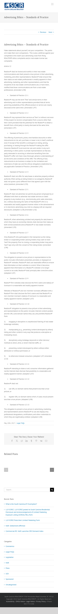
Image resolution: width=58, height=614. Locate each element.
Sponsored (9, 579)
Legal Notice (30, 601)
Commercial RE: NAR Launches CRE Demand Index (24, 531)
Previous (43, 32)
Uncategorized (11, 584)
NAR (7, 563)
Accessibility (10, 601)
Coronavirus (10, 546)
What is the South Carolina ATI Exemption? (21, 504)
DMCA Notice (20, 601)
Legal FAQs (20, 423)
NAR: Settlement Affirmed (15, 526)
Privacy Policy (41, 601)
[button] (6, 470)
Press (7, 568)
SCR (7, 574)
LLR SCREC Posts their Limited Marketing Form (23, 520)
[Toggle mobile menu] (52, 4)
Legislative (9, 557)
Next (50, 32)
